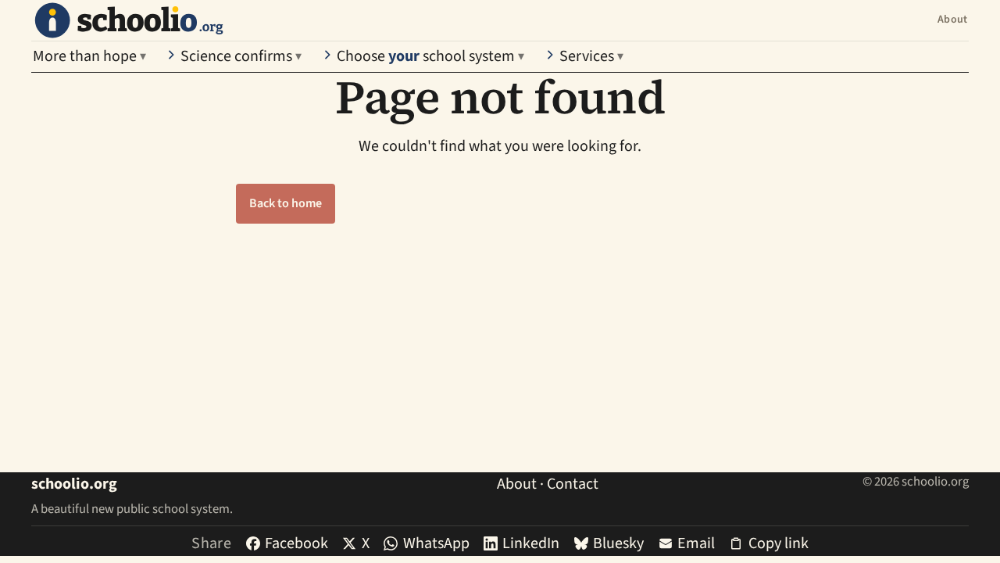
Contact (572, 484)
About (952, 19)
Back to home (285, 203)
